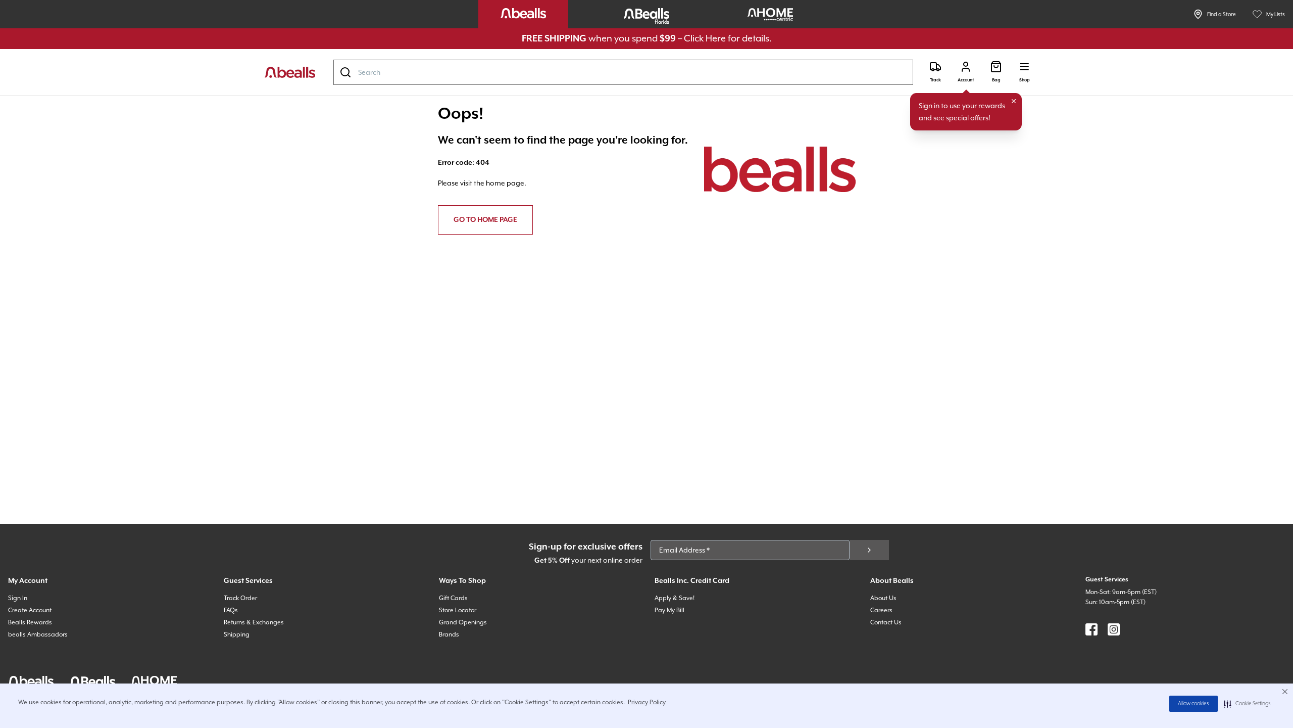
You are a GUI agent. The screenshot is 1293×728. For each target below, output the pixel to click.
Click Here (705, 38)
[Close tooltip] (1013, 101)
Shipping (237, 634)
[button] (1247, 704)
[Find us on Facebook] (1091, 629)
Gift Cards (453, 598)
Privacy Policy (647, 702)
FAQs (231, 610)
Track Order (240, 598)
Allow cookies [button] (1193, 704)
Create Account (30, 610)
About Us (883, 598)
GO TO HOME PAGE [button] (485, 220)
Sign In (17, 598)
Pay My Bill (669, 610)
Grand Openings (463, 622)
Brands (449, 634)
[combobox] (623, 72)
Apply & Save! (674, 598)
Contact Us (886, 622)
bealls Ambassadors (38, 634)
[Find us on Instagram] (1114, 629)
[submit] (869, 550)
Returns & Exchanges (254, 622)
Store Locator (457, 610)
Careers (881, 610)
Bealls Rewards (30, 622)
